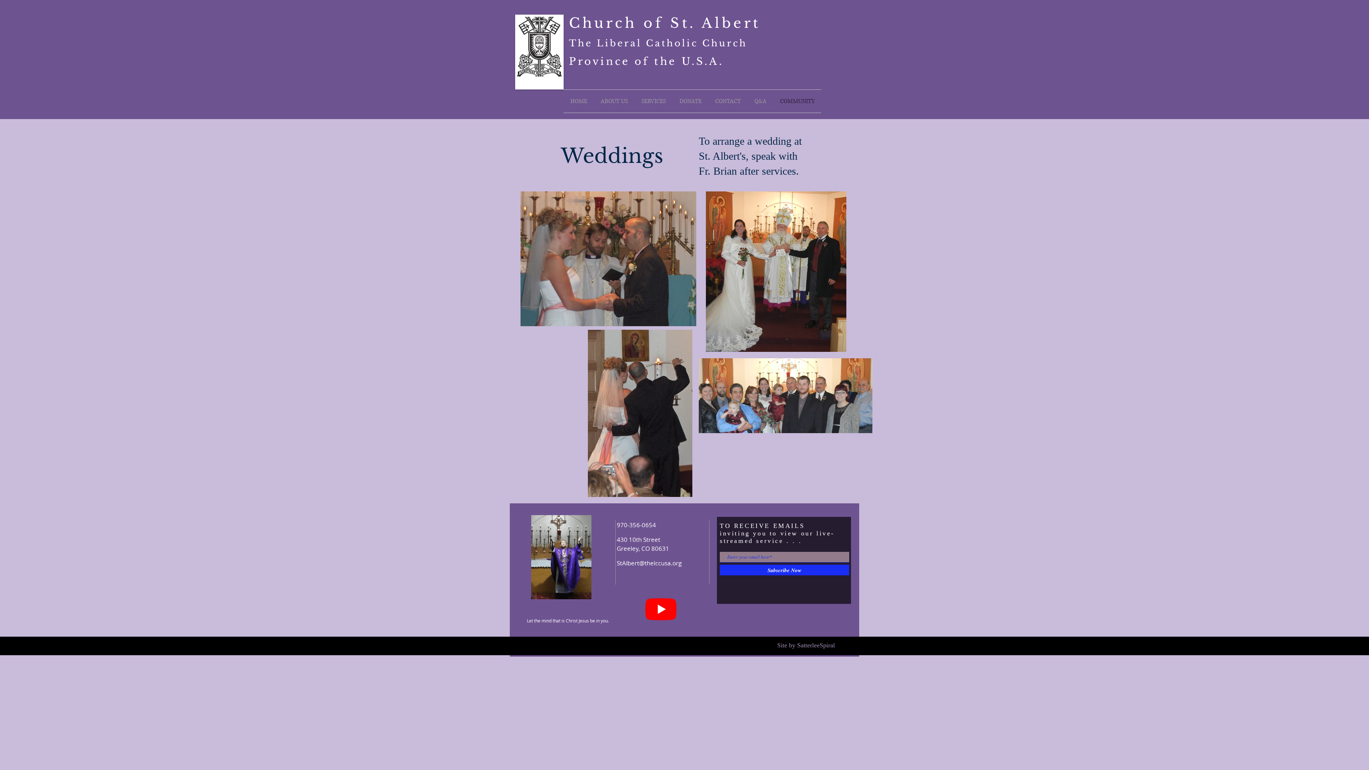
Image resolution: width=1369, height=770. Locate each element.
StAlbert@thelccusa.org (649, 563)
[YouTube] (661, 609)
